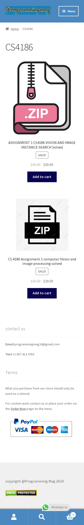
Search (42, 517)
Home (15, 29)
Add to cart (42, 176)
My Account (14, 517)
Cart (65, 513)
